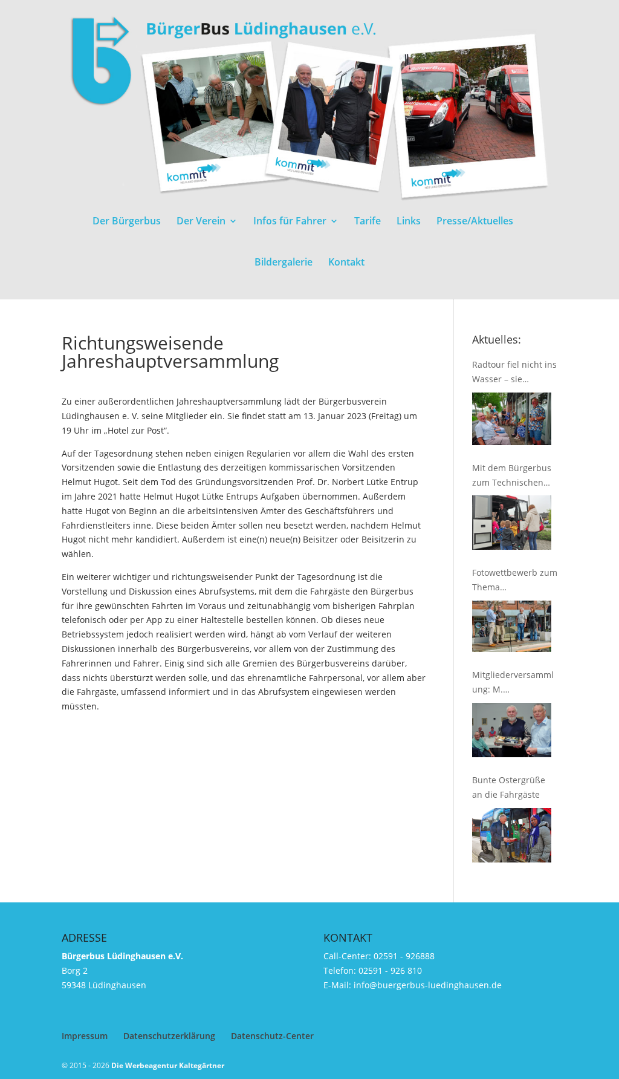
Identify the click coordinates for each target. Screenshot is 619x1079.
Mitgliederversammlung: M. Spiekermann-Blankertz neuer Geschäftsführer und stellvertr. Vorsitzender (514, 683)
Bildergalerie (283, 263)
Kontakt (346, 263)
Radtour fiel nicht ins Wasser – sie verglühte (514, 372)
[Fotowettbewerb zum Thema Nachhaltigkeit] (511, 626)
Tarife (367, 222)
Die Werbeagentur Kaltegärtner (167, 1065)
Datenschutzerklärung (169, 1036)
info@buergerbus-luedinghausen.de (428, 985)
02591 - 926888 (404, 956)
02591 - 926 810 (390, 970)
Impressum (85, 1036)
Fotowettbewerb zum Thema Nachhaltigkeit (514, 581)
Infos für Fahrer (289, 222)
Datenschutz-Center (272, 1036)
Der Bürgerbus (126, 222)
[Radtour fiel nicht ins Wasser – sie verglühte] (511, 419)
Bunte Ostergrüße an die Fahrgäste (508, 787)
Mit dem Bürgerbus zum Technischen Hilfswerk (511, 476)
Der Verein (201, 222)
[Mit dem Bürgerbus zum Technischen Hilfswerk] (511, 522)
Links (409, 222)
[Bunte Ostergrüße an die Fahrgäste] (511, 835)
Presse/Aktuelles (474, 222)
